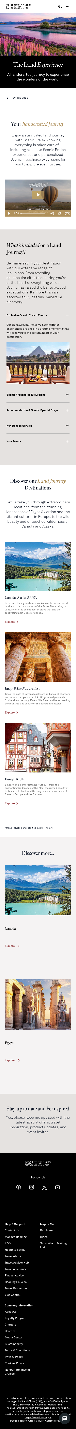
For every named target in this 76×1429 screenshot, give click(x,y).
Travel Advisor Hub (17, 1262)
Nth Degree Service (19, 425)
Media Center (13, 1337)
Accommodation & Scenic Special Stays (32, 410)
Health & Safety (15, 1249)
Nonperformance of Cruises (17, 1371)
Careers (10, 1331)
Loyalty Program (15, 1318)
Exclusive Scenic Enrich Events (26, 315)
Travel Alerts (13, 1256)
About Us (10, 1311)
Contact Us (12, 1230)
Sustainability (14, 1344)
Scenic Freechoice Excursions (25, 394)
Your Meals (13, 441)
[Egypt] (38, 1004)
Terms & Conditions (17, 1350)
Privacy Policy (14, 1357)
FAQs (8, 1243)
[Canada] (38, 890)
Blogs (43, 1237)
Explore (10, 946)
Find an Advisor (15, 1275)
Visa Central (12, 1295)
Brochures (46, 1230)
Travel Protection (16, 1288)
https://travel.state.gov (38, 1417)
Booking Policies (16, 1282)
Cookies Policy (14, 1363)
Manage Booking (16, 1237)
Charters (10, 1324)
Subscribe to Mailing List (53, 1245)
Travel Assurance (16, 1269)
